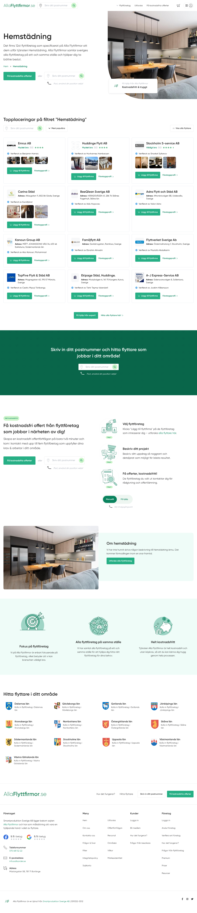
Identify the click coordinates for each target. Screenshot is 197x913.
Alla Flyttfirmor (10, 824)
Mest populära (58, 128)
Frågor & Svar (89, 843)
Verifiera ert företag (171, 835)
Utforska (139, 5)
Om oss (86, 828)
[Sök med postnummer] (73, 5)
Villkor (110, 850)
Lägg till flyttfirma (21, 170)
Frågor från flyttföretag (173, 850)
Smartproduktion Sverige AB (56, 901)
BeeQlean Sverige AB (95, 191)
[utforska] (109, 428)
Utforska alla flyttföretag (120, 561)
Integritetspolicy (90, 858)
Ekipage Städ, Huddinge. (98, 275)
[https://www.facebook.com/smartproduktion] (182, 899)
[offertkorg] (109, 478)
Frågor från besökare (140, 843)
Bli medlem (135, 828)
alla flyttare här (167, 432)
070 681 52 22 (15, 851)
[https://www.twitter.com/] (192, 899)
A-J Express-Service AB (162, 275)
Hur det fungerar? (105, 794)
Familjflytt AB (91, 240)
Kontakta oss (89, 835)
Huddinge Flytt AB (94, 143)
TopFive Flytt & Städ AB (34, 275)
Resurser (166, 873)
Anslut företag (168, 828)
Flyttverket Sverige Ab (161, 240)
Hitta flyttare (126, 794)
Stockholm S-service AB (162, 143)
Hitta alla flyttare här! (111, 315)
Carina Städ (26, 191)
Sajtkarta (87, 865)
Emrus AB (24, 143)
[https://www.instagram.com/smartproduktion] (187, 899)
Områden (112, 843)
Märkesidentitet (115, 858)
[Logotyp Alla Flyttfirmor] (25, 794)
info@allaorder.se (17, 861)
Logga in (134, 820)
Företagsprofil (40, 170)
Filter (85, 850)
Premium (166, 858)
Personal (112, 835)
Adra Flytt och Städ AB (162, 191)
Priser (164, 865)
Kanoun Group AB (27, 240)
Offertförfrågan (115, 828)
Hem (85, 820)
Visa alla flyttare (183, 128)
